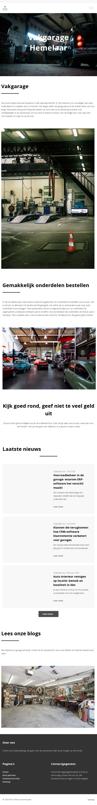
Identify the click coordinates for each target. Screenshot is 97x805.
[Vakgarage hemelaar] (5, 8)
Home (5, 772)
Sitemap (6, 781)
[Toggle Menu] (91, 8)
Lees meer (58, 506)
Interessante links (11, 778)
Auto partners (9, 775)
